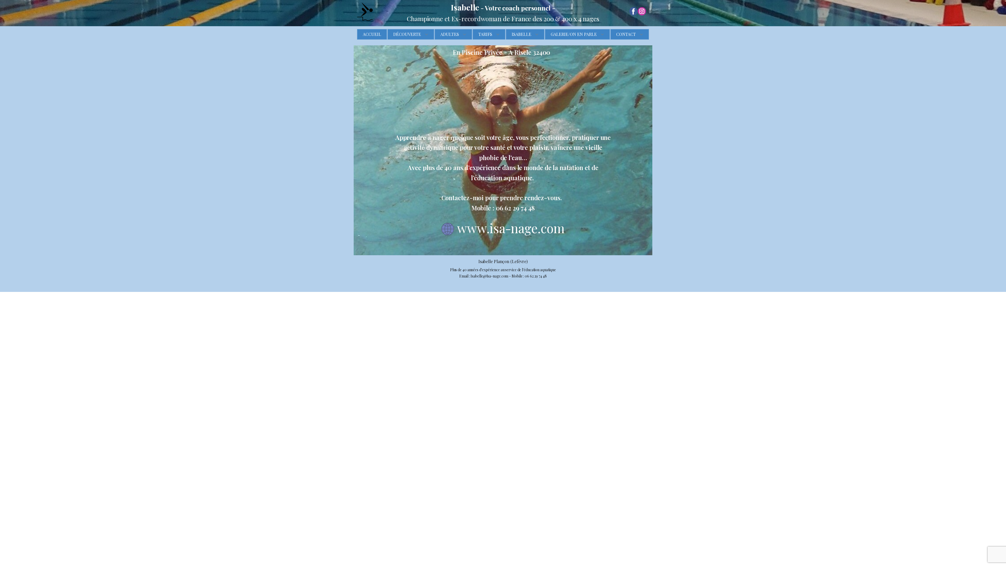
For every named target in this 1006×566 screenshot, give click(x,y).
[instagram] (642, 11)
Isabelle (521, 34)
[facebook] (633, 11)
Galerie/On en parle (574, 34)
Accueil (372, 34)
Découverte (407, 34)
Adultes (449, 34)
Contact (626, 34)
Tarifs (485, 34)
